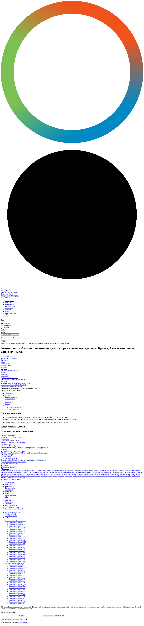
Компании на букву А (16, 522)
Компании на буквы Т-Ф (17, 540)
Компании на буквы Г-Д (17, 530)
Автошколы (9, 308)
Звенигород (5, 472)
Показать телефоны (7, 385)
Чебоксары (6, 467)
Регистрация (15, 296)
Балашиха (5, 440)
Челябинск (13, 467)
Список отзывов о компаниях (14, 563)
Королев (42, 472)
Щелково (137, 476)
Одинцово (68, 474)
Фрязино (106, 476)
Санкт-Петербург (13, 460)
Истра (19, 472)
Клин (71, 472)
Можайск (21, 474)
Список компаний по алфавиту (15, 521)
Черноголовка (123, 476)
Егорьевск (128, 470)
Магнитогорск (8, 451)
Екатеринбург (6, 444)
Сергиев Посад (43, 476)
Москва (22, 451)
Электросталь (11, 477)
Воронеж (22, 442)
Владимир (39, 470)
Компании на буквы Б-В (17, 528)
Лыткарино (139, 472)
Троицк (94, 476)
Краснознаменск (83, 472)
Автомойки (8, 309)
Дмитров (105, 470)
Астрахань (5, 439)
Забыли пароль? (60, 616)
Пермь (9, 456)
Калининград (12, 448)
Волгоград (15, 442)
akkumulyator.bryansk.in (8, 386)
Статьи (7, 517)
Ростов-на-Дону (7, 458)
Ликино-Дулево (6, 474)
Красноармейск (106, 472)
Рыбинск (4, 476)
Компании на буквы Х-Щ (17, 542)
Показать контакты (7, 356)
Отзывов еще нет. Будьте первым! (12, 437)
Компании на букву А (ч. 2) (18, 524)
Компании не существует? (9, 358)
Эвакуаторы (9, 311)
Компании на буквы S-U (17, 556)
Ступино (59, 476)
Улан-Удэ (5, 463)
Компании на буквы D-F (17, 547)
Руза (8, 476)
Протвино (118, 474)
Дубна (110, 470)
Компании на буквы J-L (16, 551)
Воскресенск (52, 470)
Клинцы (25, 472)
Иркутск (17, 446)
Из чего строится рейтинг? (14, 509)
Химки (111, 476)
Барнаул (12, 440)
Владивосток (6, 442)
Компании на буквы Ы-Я (17, 544)
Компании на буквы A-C (17, 545)
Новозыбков (29, 474)
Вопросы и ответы (11, 505)
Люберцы (127, 472)
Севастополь (29, 460)
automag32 (19, 386)
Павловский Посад (108, 474)
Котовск (92, 472)
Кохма (75, 472)
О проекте (8, 503)
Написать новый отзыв (8, 435)
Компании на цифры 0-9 (17, 561)
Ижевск (11, 446)
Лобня (133, 472)
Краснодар (32, 448)
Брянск (11, 294)
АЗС (6, 315)
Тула (19, 462)
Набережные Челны (9, 453)
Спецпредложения (11, 397)
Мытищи (15, 474)
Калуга (30, 472)
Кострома (36, 472)
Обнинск (85, 474)
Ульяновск (12, 463)
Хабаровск (6, 465)
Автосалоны (9, 302)
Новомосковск (39, 474)
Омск (4, 455)
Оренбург (9, 455)
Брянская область (8, 470)
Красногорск (49, 472)
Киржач (98, 472)
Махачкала (16, 451)
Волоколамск (61, 470)
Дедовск (122, 470)
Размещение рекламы (12, 507)
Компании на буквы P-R (17, 554)
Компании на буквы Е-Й (17, 531)
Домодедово (77, 470)
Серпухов (52, 476)
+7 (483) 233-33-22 (20, 385)
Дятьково (69, 470)
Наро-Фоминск (55, 474)
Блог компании (10, 399)
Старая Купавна (80, 476)
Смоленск (14, 476)
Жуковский (136, 470)
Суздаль (65, 476)
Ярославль (5, 469)
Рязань (15, 458)
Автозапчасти (9, 304)
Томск (15, 462)
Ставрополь (42, 460)
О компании (9, 393)
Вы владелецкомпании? (5, 375)
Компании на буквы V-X (17, 558)
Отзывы (7, 395)
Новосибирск (43, 453)
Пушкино (98, 474)
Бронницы (32, 470)
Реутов (124, 474)
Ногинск (47, 474)
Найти (3, 341)
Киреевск (120, 472)
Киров (26, 448)
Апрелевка (18, 470)
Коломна (57, 472)
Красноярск (40, 448)
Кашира (114, 472)
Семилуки (71, 476)
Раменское (131, 474)
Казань (4, 448)
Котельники (65, 472)
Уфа (17, 463)
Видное (45, 470)
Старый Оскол (23, 476)
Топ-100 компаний (11, 516)
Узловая (100, 476)
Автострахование (10, 313)
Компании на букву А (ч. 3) (18, 526)
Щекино (4, 477)
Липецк (4, 449)
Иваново (5, 446)
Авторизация (5, 296)
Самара (5, 460)
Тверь (4, 462)
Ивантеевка (13, 472)
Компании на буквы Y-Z (17, 559)
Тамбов (89, 476)
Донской (116, 470)
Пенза (4, 456)
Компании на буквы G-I (17, 549)
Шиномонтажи (10, 306)
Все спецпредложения (12, 512)
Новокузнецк (33, 453)
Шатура (131, 476)
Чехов (116, 476)
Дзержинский (97, 470)
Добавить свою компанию (9, 292)
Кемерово (20, 448)
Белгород (25, 470)
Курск (46, 448)
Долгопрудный (87, 470)
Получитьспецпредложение (7, 369)
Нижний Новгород (22, 453)
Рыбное (137, 474)
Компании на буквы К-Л (17, 533)
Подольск (91, 474)
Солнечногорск (33, 476)
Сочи (36, 460)
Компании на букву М (16, 535)
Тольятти (9, 462)
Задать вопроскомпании (5, 364)
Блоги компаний (10, 514)
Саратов (22, 460)
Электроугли (20, 477)
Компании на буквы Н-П (17, 537)
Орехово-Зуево (77, 474)
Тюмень (23, 462)
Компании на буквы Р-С (17, 538)
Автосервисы (9, 301)
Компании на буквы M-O (17, 552)
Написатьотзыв (4, 361)
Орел (62, 474)
